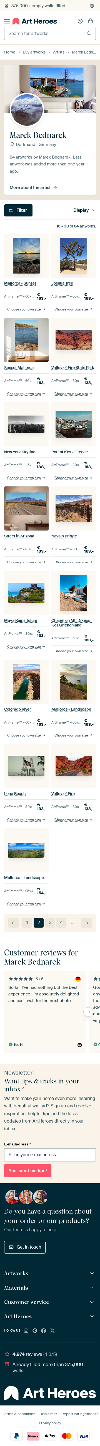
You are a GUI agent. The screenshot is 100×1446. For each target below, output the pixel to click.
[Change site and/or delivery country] (92, 5)
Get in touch (29, 1247)
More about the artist (30, 187)
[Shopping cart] (90, 21)
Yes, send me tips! (28, 1170)
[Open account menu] (80, 21)
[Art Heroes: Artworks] (92, 1273)
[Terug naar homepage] (34, 21)
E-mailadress (17, 1144)
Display (81, 210)
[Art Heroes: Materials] (92, 1287)
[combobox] (43, 33)
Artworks (16, 1273)
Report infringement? (79, 1414)
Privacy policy (50, 1423)
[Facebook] (44, 1331)
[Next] (86, 923)
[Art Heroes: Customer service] (92, 1302)
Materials (16, 1288)
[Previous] (13, 923)
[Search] (89, 33)
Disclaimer (48, 1414)
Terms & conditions (19, 1414)
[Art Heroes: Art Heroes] (92, 1316)
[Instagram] (26, 1331)
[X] (52, 1331)
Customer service (26, 1302)
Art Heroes (18, 1316)
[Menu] (7, 21)
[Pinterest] (35, 1331)
